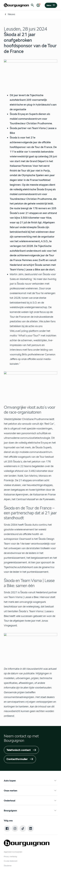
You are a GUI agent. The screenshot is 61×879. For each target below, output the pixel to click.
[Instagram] (15, 828)
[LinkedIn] (30, 828)
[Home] (16, 5)
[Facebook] (7, 828)
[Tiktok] (23, 828)
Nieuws (11, 14)
